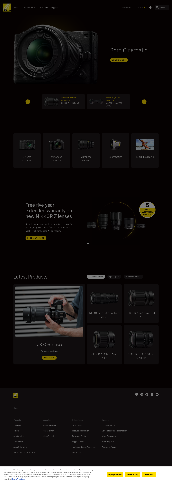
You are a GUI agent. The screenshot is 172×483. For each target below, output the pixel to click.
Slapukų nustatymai (115, 474)
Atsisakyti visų (132, 474)
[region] (86, 474)
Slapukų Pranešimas (18, 479)
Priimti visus (149, 474)
